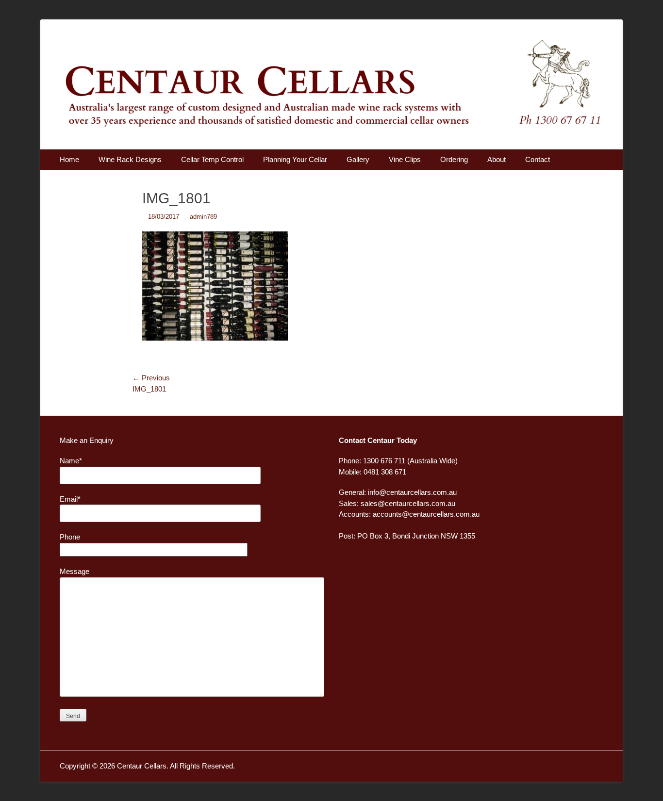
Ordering (454, 159)
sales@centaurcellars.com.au (408, 503)
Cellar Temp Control (212, 159)
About (496, 159)
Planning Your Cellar (295, 159)
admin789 (203, 216)
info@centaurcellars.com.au (412, 492)
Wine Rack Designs (130, 159)
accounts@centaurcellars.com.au (426, 514)
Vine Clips (405, 159)
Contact (537, 159)
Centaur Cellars (141, 766)
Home (69, 159)
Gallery (358, 159)
